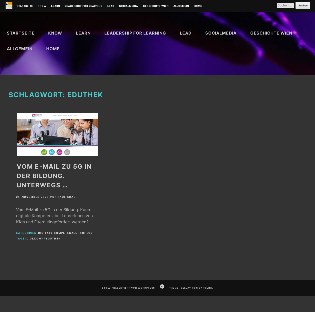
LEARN (55, 6)
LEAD (110, 6)
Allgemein (181, 6)
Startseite (25, 6)
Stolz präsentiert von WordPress (128, 288)
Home (198, 6)
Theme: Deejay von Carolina (191, 288)
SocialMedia (128, 6)
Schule (86, 233)
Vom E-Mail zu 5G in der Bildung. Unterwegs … (54, 176)
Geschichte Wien (156, 6)
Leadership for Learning (84, 6)
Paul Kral (67, 196)
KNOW (42, 6)
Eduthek (53, 238)
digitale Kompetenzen (58, 233)
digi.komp (35, 238)
